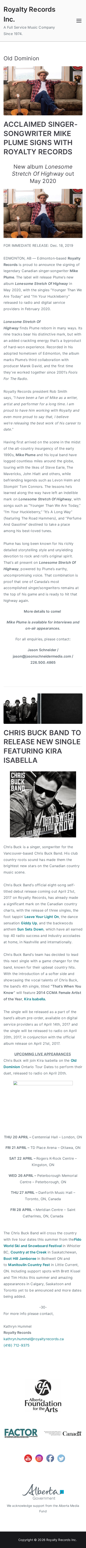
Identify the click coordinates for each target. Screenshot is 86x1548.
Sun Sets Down (30, 929)
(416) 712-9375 (17, 1345)
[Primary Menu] (78, 21)
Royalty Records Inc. (61, 1540)
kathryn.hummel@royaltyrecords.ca (34, 1339)
